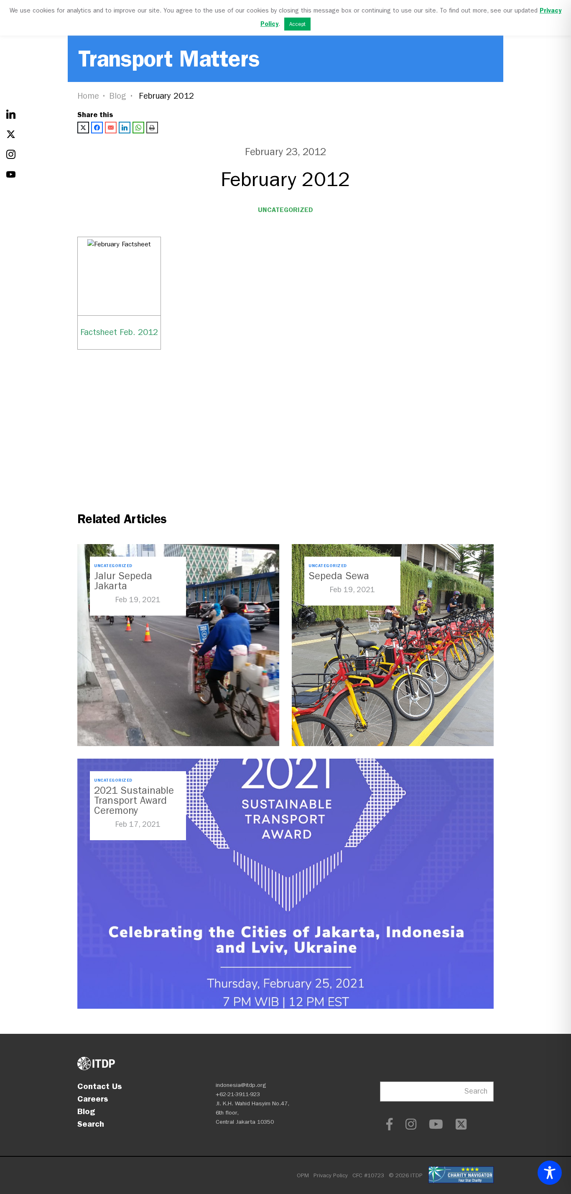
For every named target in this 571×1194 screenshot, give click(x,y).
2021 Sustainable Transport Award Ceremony (134, 800)
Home (88, 96)
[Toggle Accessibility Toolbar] (550, 1173)
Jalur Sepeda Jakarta (123, 581)
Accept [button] (297, 24)
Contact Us (99, 1086)
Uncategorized (285, 210)
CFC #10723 (368, 1175)
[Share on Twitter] (83, 127)
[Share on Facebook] (97, 127)
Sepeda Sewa (338, 576)
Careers (92, 1099)
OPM (303, 1175)
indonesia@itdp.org (241, 1085)
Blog (118, 96)
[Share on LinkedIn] (124, 127)
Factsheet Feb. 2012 (119, 332)
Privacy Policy (331, 1175)
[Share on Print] (152, 127)
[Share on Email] (111, 127)
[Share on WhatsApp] (138, 127)
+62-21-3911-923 (238, 1094)
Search (90, 1124)
